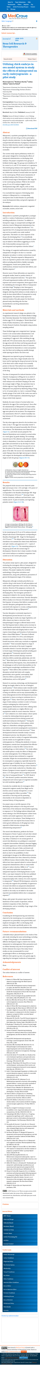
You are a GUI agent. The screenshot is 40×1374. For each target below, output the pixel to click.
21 (25, 748)
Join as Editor (7, 1286)
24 (4, 777)
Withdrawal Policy (8, 1303)
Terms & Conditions (8, 1272)
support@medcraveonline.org (12, 1357)
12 (20, 634)
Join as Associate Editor (10, 1289)
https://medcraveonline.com (13, 1351)
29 (9, 894)
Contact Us (24, 1351)
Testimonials (11, 4)
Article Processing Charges (20, 7)
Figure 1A (6, 432)
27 (28, 866)
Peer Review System (8, 1265)
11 (28, 608)
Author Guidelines (8, 1258)
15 (8, 669)
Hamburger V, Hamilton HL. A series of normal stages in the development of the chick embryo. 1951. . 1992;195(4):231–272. (22, 1026)
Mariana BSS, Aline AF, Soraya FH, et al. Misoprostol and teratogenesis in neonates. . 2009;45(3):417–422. (21, 1002)
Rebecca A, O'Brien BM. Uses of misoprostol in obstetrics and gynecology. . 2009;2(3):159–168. (19, 981)
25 (27, 792)
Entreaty (6, 1310)
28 (12, 880)
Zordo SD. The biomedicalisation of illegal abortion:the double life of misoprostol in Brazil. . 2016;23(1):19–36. (22, 992)
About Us (10, 2)
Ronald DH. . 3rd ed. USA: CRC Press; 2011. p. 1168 (20, 1041)
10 (22, 494)
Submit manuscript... (8, 33)
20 (30, 729)
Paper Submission (20, 2)
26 (21, 827)
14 (6, 660)
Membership (6, 1268)
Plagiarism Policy (8, 1261)
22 (36, 765)
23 (23, 774)
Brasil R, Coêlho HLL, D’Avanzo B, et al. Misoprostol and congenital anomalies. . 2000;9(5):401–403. (21, 1142)
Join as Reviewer (8, 1300)
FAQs (29, 2)
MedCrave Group (20, 1347)
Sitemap (13, 9)
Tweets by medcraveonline (10, 1316)
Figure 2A (15, 546)
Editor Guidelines (8, 1279)
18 (10, 699)
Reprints (26, 4)
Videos (19, 4)
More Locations (24, 1357)
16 (25, 678)
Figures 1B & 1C (24, 458)
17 (12, 687)
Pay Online (6, 1275)
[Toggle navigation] (36, 21)
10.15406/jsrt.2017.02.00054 (11, 125)
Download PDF (32, 128)
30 (32, 526)
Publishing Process (8, 1296)
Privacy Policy (9, 1363)
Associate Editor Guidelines (11, 1282)
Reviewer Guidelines (9, 1293)
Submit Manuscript (8, 1254)
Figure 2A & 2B (18, 502)
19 (4, 713)
